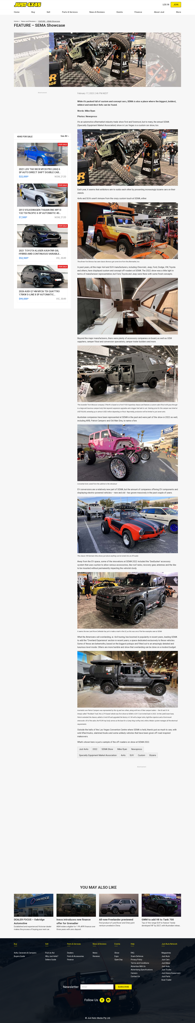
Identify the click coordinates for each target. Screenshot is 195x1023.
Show (116, 953)
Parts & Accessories (75, 956)
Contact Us (135, 976)
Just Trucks (166, 970)
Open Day (118, 960)
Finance (138, 12)
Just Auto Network (169, 944)
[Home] (27, 4)
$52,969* (24, 258)
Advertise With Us (138, 966)
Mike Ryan (122, 749)
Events (120, 12)
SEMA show (107, 749)
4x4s (123, 755)
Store (178, 12)
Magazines (166, 953)
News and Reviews (28, 21)
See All (64, 136)
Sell (48, 12)
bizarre (152, 755)
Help (133, 944)
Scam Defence (137, 956)
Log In (166, 4)
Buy (33, 12)
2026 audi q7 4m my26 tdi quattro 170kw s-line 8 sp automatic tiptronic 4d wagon (39, 294)
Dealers (70, 953)
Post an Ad (49, 953)
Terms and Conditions (140, 963)
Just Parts (166, 976)
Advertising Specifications (142, 970)
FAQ (132, 953)
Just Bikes (166, 963)
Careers (134, 973)
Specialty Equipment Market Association (98, 755)
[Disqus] (127, 842)
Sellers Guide (50, 960)
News (95, 953)
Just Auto (166, 956)
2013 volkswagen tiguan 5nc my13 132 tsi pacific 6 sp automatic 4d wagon (40, 213)
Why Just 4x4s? (51, 956)
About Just (159, 12)
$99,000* (24, 298)
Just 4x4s (83, 749)
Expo (116, 956)
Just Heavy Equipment (171, 973)
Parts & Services (70, 12)
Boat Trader (167, 980)
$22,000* (24, 176)
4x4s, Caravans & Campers (25, 953)
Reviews (96, 956)
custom (141, 755)
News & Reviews (97, 12)
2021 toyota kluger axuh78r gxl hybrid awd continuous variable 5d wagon (39, 253)
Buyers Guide (19, 956)
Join (176, 4)
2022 (95, 749)
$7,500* (23, 217)
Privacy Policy (136, 960)
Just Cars (166, 960)
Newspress (136, 749)
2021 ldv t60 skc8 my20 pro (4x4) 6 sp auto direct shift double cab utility (39, 172)
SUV (132, 755)
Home (17, 12)
